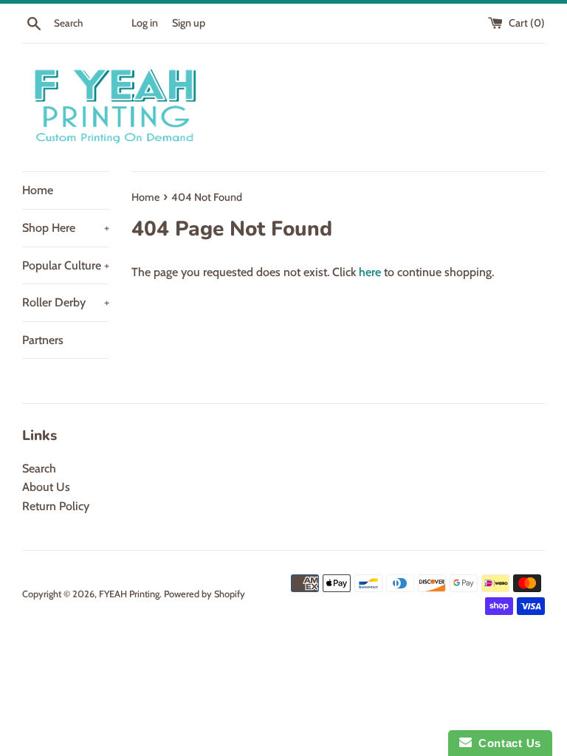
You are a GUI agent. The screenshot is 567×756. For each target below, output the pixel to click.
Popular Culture (65, 265)
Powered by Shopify (204, 593)
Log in (144, 23)
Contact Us (506, 743)
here (370, 272)
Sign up (188, 23)
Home (37, 190)
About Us (46, 487)
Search (39, 468)
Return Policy (55, 506)
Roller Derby (65, 302)
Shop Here (65, 228)
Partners (42, 340)
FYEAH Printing (129, 593)
